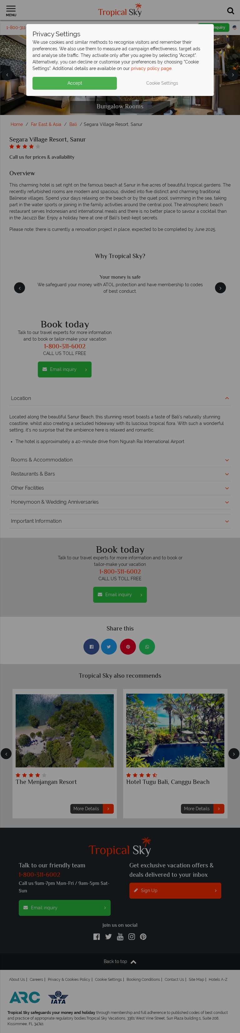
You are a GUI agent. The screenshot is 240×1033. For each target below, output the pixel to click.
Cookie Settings (162, 83)
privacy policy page (151, 68)
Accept (75, 83)
